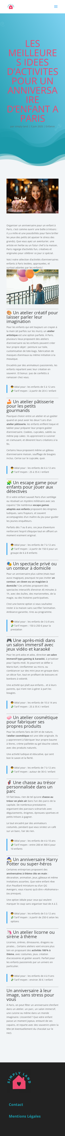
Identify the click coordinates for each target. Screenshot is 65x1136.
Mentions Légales (25, 1116)
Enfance (50, 126)
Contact (16, 1104)
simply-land (21, 126)
